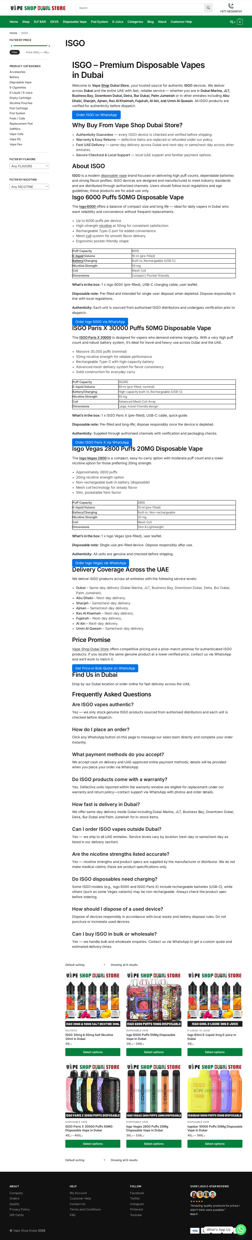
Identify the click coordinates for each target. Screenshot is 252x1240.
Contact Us (77, 1204)
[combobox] (29, 166)
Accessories (17, 71)
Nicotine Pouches (21, 103)
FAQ (72, 1215)
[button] (236, 22)
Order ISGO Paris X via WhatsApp (102, 442)
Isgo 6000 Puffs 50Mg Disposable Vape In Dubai (150, 1037)
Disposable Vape (137, 1030)
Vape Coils (16, 134)
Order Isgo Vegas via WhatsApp (100, 563)
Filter (15, 52)
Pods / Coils (17, 118)
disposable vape (114, 176)
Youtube (136, 1215)
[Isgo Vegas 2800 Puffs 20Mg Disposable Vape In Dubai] (153, 1090)
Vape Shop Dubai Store (90, 649)
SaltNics (71, 1030)
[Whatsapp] (240, 1229)
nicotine (105, 226)
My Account (78, 1193)
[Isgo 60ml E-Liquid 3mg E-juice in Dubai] (214, 999)
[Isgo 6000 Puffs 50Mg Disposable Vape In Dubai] (153, 999)
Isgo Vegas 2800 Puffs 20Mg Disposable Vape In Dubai (147, 1128)
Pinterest (136, 1209)
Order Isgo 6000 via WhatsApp (100, 322)
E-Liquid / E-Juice (198, 1030)
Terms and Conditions (85, 1209)
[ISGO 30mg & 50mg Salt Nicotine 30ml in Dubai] (92, 999)
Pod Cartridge (19, 108)
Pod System (17, 113)
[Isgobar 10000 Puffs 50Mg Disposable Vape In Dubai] (214, 1090)
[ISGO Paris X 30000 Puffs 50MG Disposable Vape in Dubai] (92, 1090)
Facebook (137, 1193)
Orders (14, 1198)
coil (88, 236)
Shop (105, 85)
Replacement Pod (21, 123)
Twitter (135, 1198)
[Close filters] (50, 40)
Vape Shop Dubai (25, 1230)
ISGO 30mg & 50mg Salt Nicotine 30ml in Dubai (89, 1037)
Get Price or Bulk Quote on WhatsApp (105, 668)
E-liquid (78, 256)
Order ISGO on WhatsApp (96, 115)
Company (16, 1193)
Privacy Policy (20, 1209)
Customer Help (80, 1198)
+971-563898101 (231, 11)
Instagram (137, 1204)
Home (13, 33)
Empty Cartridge (20, 97)
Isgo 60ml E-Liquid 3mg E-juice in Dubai (211, 1037)
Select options (93, 1052)
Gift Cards (17, 1215)
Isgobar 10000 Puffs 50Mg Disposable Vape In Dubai (214, 1128)
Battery (78, 261)
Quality (14, 1204)
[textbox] (29, 166)
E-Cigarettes (18, 87)
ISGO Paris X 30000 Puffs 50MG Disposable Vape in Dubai (89, 1128)
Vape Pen (16, 144)
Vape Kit (15, 139)
